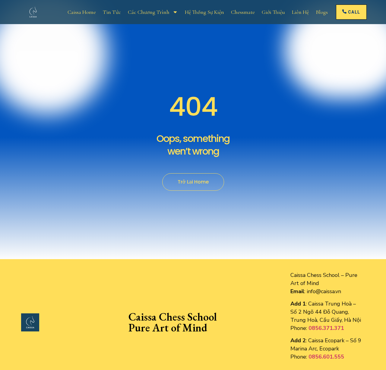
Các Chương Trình (148, 12)
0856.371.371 (326, 328)
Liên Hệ (300, 12)
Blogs (322, 12)
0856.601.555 (326, 356)
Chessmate (243, 12)
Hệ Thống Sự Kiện (204, 12)
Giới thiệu (273, 12)
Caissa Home (82, 12)
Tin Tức (112, 12)
